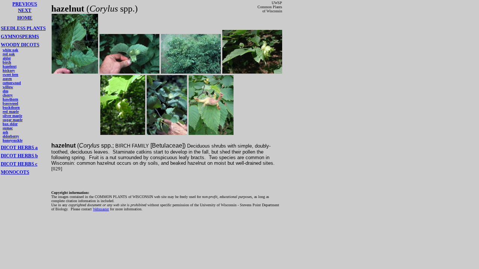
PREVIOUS (24, 4)
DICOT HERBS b (19, 155)
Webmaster (101, 209)
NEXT (24, 10)
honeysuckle (12, 140)
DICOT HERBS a (19, 147)
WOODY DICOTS (20, 44)
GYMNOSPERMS (20, 36)
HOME (25, 18)
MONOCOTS (15, 172)
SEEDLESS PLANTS (23, 28)
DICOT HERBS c (19, 164)
